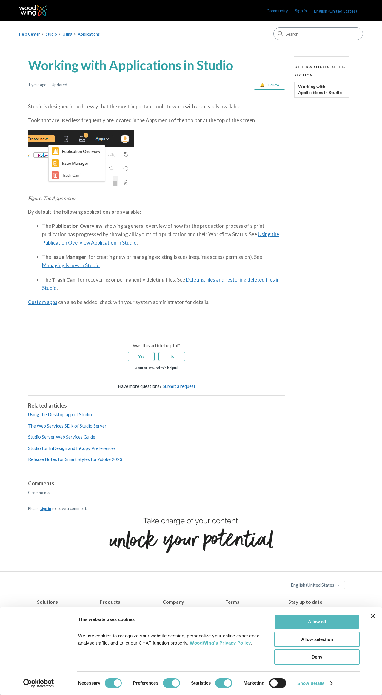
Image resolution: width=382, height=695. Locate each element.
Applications (89, 34)
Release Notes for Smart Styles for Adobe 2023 (75, 459)
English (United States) (314, 585)
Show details (310, 683)
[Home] (33, 10)
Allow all (317, 621)
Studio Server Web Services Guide (61, 436)
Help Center (29, 34)
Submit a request (179, 386)
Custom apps (42, 302)
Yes (141, 356)
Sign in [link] (301, 10)
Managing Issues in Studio (71, 265)
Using (67, 34)
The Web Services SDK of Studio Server (67, 425)
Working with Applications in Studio (320, 89)
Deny (317, 656)
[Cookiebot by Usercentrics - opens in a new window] (39, 683)
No (172, 356)
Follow (273, 85)
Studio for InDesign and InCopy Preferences (72, 448)
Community (277, 10)
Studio (51, 34)
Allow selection (317, 639)
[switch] (171, 683)
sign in (45, 508)
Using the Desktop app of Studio (60, 414)
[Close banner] (373, 616)
